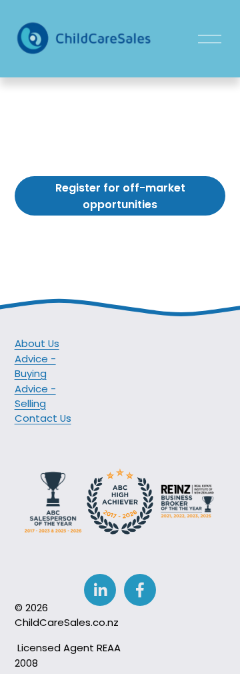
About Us (37, 343)
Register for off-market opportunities (120, 196)
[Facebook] (140, 590)
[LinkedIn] (100, 590)
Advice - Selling (35, 396)
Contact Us (43, 418)
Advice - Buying (35, 366)
